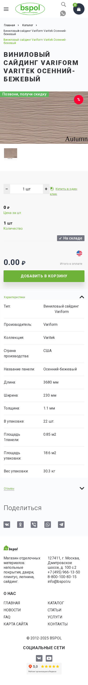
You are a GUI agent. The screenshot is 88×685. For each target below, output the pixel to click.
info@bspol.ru (59, 581)
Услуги (55, 617)
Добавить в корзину (44, 276)
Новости (12, 610)
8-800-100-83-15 (62, 577)
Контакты (58, 624)
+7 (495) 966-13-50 (64, 572)
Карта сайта (16, 624)
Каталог (56, 603)
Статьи (54, 610)
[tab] (44, 297)
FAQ (7, 617)
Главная (12, 603)
